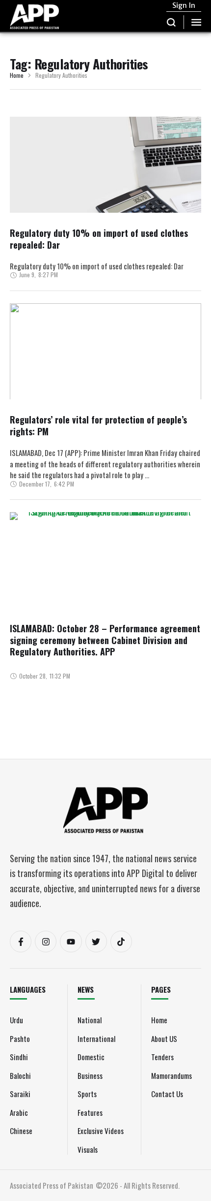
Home (17, 75)
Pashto (20, 1038)
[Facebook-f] (20, 941)
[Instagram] (45, 941)
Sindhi (19, 1056)
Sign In (183, 5)
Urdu (16, 1019)
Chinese (21, 1130)
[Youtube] (70, 941)
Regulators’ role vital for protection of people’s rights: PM (98, 425)
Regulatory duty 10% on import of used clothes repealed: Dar (99, 239)
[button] (171, 22)
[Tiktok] (121, 941)
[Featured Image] (105, 190)
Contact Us (167, 1093)
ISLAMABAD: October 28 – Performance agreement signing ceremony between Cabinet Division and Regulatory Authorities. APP (105, 640)
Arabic (19, 1112)
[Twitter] (96, 941)
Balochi (20, 1075)
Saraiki (20, 1093)
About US (164, 1038)
